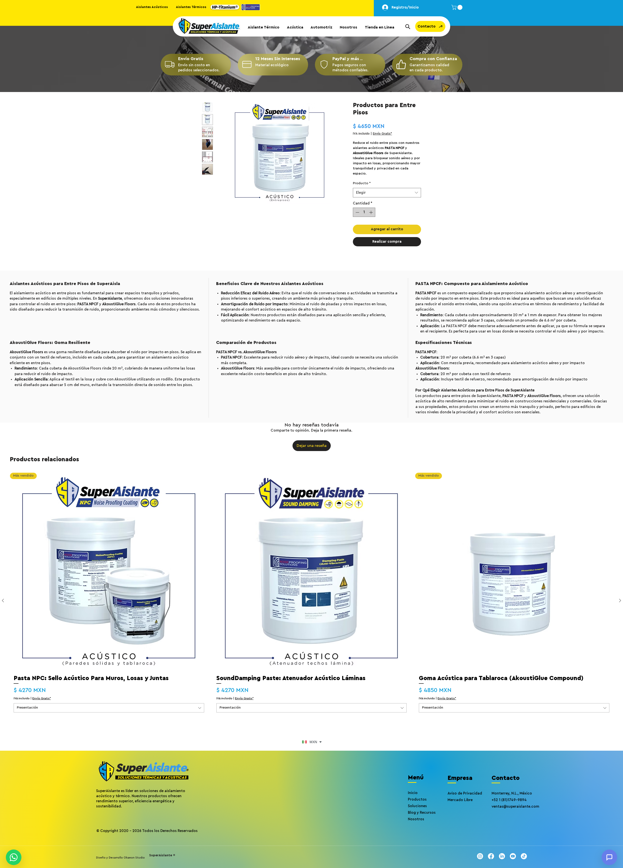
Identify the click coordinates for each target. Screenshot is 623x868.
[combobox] (387, 192)
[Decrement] (357, 212)
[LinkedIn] (502, 856)
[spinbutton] (364, 212)
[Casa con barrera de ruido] (169, 64)
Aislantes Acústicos (152, 7)
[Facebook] (491, 856)
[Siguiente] (620, 600)
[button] (457, 7)
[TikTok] (524, 856)
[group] (311, 600)
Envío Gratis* (382, 133)
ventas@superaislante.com (515, 806)
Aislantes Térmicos (191, 7)
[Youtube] (513, 856)
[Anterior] (3, 600)
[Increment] (371, 212)
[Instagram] (480, 856)
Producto (362, 183)
